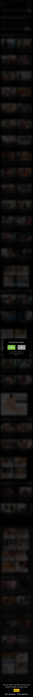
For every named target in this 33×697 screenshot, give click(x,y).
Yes (11, 347)
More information (10, 694)
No (22, 347)
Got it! (16, 690)
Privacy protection (22, 694)
